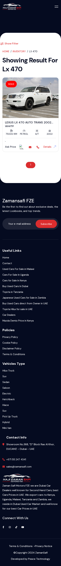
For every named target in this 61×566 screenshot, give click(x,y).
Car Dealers (8, 315)
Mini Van (6, 428)
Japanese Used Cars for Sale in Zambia (24, 297)
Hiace (5, 405)
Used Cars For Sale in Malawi (18, 269)
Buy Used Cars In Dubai (15, 286)
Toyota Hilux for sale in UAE (17, 309)
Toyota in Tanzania (12, 292)
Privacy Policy (10, 337)
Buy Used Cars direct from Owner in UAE (25, 303)
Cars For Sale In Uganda (15, 274)
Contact (7, 263)
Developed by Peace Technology (30, 559)
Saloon (6, 388)
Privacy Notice (43, 546)
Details (47, 146)
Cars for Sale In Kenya (14, 280)
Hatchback (8, 399)
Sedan (5, 382)
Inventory (19, 51)
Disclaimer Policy (11, 348)
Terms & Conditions (13, 354)
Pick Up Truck (10, 416)
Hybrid (6, 422)
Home (5, 51)
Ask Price (10, 146)
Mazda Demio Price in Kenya (18, 320)
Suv (4, 376)
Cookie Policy (10, 342)
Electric (6, 393)
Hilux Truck (8, 370)
